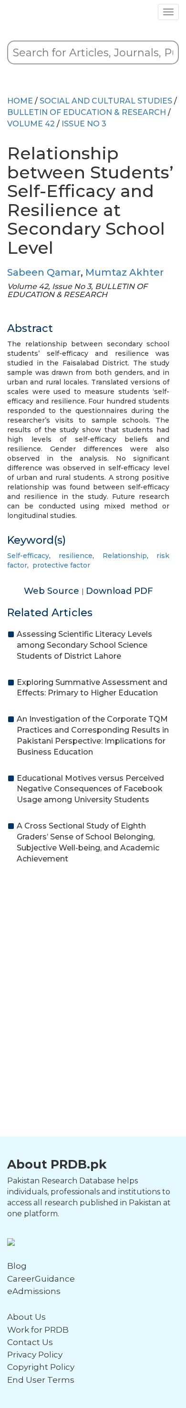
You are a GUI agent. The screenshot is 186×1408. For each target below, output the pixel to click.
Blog (17, 1266)
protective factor (61, 565)
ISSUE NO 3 (84, 123)
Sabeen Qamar (44, 272)
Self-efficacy (28, 555)
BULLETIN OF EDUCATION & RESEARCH (86, 112)
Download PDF (119, 591)
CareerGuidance (41, 1279)
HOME (20, 100)
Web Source (53, 591)
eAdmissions (34, 1291)
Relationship (125, 555)
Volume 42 (31, 123)
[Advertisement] (93, 972)
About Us (26, 1317)
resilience (76, 555)
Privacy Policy (34, 1354)
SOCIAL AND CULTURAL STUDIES (106, 100)
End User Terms (40, 1380)
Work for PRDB (38, 1330)
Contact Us (30, 1342)
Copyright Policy (40, 1367)
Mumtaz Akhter (124, 272)
